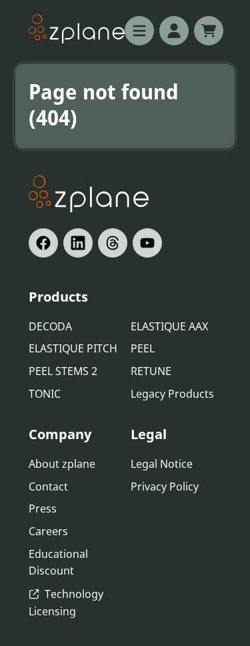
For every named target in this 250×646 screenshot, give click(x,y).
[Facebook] (43, 243)
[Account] (174, 30)
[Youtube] (147, 243)
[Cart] (208, 30)
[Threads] (112, 243)
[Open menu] (139, 30)
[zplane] (77, 28)
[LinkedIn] (78, 243)
